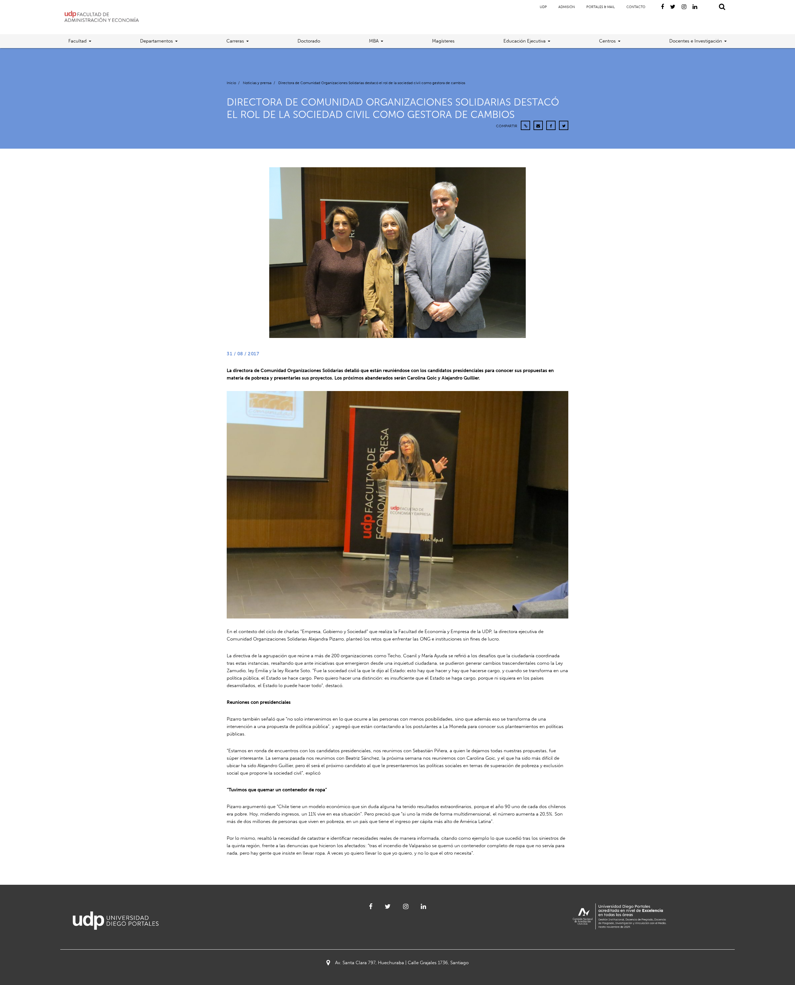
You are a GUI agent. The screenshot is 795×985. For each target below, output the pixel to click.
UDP (543, 7)
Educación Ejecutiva (524, 41)
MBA (374, 41)
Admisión (566, 7)
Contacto (635, 7)
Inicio (231, 83)
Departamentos (156, 41)
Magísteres (443, 41)
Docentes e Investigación (695, 41)
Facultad (77, 41)
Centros (607, 41)
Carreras (235, 41)
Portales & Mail (600, 7)
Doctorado (309, 41)
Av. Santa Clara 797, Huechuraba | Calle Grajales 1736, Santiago (402, 962)
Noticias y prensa (257, 83)
